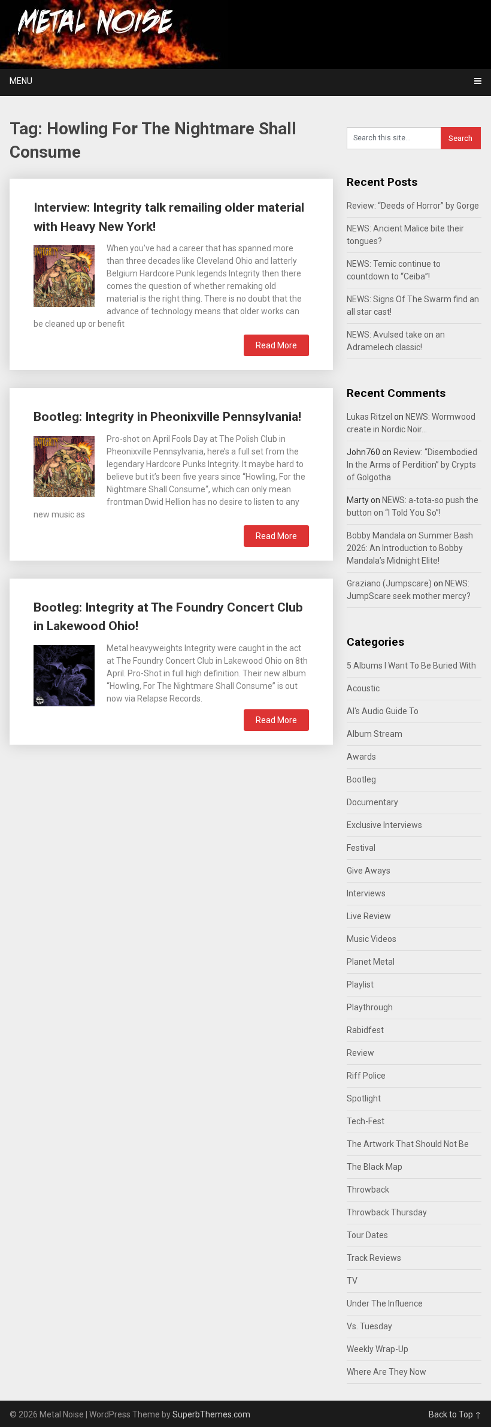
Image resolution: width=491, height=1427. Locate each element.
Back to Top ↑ (455, 1414)
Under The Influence (385, 1303)
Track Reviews (374, 1258)
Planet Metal (371, 962)
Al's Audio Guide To (383, 711)
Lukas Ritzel (369, 417)
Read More (276, 345)
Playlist (360, 984)
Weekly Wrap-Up (377, 1349)
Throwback (368, 1189)
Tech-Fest (365, 1121)
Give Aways (368, 870)
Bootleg (361, 779)
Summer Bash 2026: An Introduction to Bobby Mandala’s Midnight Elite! (410, 548)
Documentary (372, 802)
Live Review (369, 916)
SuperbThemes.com (211, 1414)
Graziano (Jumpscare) (389, 583)
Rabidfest (365, 1030)
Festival (361, 848)
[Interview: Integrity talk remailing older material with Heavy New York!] (64, 274)
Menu (21, 81)
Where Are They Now (386, 1372)
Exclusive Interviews (384, 825)
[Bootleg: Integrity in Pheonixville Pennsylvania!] (64, 465)
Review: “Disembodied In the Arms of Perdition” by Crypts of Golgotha (412, 464)
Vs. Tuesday (369, 1326)
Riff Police (366, 1075)
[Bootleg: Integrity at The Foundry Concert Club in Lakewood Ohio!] (64, 674)
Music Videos (371, 939)
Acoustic (363, 688)
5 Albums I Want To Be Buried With (411, 665)
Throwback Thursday (387, 1212)
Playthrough (370, 1007)
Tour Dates (367, 1235)
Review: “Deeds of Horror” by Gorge (413, 205)
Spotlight (364, 1098)
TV (352, 1280)
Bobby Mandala (376, 535)
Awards (361, 756)
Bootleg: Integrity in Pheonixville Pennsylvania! (167, 417)
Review (360, 1053)
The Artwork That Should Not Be (408, 1144)
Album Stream (374, 734)
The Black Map (374, 1167)
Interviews (366, 893)
